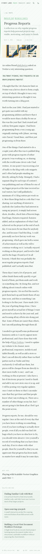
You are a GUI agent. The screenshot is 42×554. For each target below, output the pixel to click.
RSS (26, 550)
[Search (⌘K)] (33, 3)
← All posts (8, 13)
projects (21, 3)
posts (15, 3)
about (28, 3)
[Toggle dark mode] (38, 3)
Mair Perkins (18, 342)
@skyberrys (22, 65)
